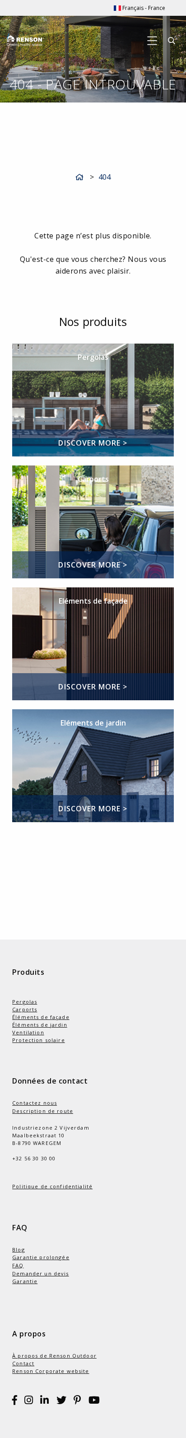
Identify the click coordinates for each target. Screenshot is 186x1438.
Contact (23, 1363)
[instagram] (28, 1401)
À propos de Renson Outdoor (54, 1355)
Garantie (24, 1281)
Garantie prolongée (41, 1257)
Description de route (42, 1111)
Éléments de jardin (39, 1024)
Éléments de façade (41, 1017)
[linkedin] (44, 1401)
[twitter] (61, 1401)
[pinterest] (78, 1401)
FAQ (17, 1265)
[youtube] (94, 1401)
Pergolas (24, 1001)
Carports (24, 1009)
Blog (18, 1249)
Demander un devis (40, 1273)
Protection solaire (38, 1040)
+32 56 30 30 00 (34, 1158)
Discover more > (92, 443)
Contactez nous (34, 1102)
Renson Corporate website (50, 1371)
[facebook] (15, 1401)
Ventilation (28, 1032)
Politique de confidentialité (52, 1186)
